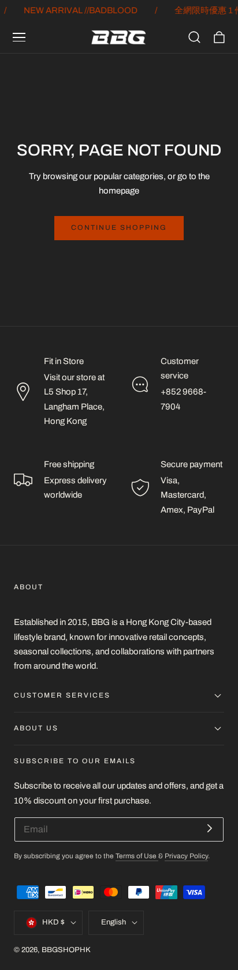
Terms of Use (137, 856)
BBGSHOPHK (66, 950)
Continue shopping (119, 227)
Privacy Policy (186, 856)
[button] (19, 37)
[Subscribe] (209, 828)
